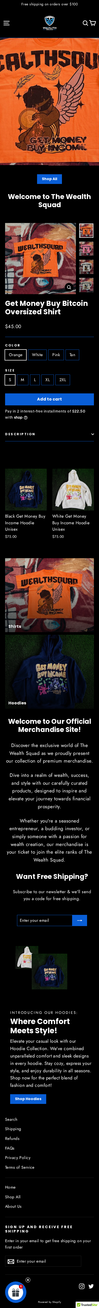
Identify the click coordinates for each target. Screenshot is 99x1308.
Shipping (13, 1129)
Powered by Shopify (49, 1302)
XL (47, 380)
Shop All (49, 178)
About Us (13, 1206)
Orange (15, 355)
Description (20, 434)
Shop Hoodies (28, 1098)
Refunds (12, 1138)
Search (11, 1119)
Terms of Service (20, 1167)
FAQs (9, 1148)
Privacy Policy (17, 1158)
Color (13, 345)
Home (10, 1187)
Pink (56, 355)
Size (10, 370)
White (37, 355)
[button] (15, 1292)
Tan (72, 355)
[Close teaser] (27, 1279)
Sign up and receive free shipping (39, 1229)
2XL (62, 380)
